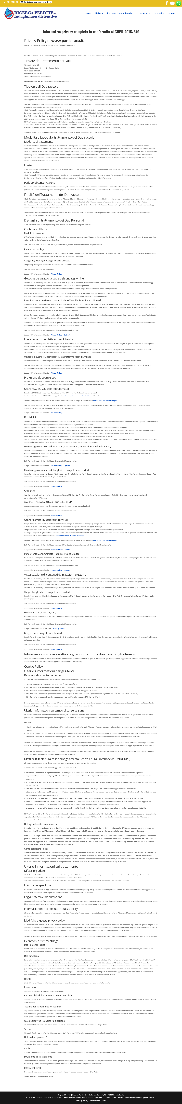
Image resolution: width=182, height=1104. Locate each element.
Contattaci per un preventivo (37, 2)
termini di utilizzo (85, 396)
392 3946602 (11, 2)
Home (88, 13)
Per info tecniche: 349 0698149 (109, 1098)
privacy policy (69, 396)
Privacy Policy (56, 274)
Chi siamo (98, 13)
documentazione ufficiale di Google (70, 535)
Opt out (67, 335)
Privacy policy (82, 1101)
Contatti (171, 13)
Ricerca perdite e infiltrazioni (119, 13)
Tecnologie (144, 13)
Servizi (158, 13)
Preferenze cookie (98, 1101)
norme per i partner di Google (105, 400)
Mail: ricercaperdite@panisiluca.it (140, 1098)
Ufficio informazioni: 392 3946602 (78, 1098)
